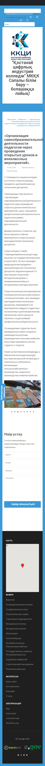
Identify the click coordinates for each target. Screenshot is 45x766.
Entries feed (11, 713)
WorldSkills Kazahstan (15, 643)
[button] (22, 566)
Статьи (9, 696)
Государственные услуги (17, 609)
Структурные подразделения (19, 619)
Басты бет (12, 119)
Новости (22, 119)
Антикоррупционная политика (19, 604)
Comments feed (12, 718)
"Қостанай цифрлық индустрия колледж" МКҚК (22, 69)
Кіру (8, 708)
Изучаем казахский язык (16, 646)
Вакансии (10, 600)
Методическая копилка (16, 628)
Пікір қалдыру (12, 171)
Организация (12, 633)
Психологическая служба (17, 614)
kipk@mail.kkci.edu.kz (20, 11)
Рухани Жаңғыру (13, 638)
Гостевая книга (12, 686)
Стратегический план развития (19, 664)
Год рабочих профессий (16, 659)
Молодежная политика (16, 624)
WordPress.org (12, 723)
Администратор (28, 167)
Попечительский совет (16, 669)
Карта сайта (11, 681)
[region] (22, 398)
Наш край (10, 691)
